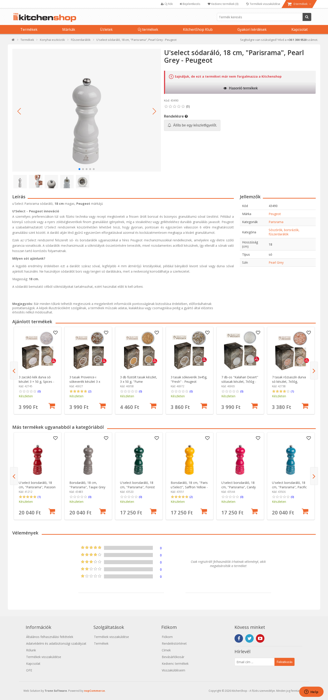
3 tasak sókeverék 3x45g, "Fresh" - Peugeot (189, 379)
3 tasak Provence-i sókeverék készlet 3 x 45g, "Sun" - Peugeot (84, 381)
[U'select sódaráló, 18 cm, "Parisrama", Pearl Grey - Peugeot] (86, 110)
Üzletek (106, 29)
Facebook (239, 638)
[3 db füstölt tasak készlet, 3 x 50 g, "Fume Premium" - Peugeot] (139, 350)
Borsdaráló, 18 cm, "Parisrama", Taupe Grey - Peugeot (87, 487)
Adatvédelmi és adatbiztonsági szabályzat (56, 643)
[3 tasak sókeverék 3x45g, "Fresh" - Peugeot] (189, 350)
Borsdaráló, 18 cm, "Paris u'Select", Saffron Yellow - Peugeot (189, 487)
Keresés (307, 17)
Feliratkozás (285, 662)
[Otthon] (13, 40)
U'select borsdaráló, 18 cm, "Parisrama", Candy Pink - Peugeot (238, 487)
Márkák (68, 29)
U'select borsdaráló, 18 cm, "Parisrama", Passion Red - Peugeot (37, 487)
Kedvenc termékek (175, 663)
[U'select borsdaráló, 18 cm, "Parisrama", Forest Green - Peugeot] (139, 456)
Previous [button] (14, 370)
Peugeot (275, 214)
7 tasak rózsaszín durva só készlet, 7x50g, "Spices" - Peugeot (289, 381)
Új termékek (148, 29)
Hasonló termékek (243, 88)
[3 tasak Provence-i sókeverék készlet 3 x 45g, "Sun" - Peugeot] (88, 350)
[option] (37, 370)
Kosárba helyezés (51, 405)
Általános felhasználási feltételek (49, 637)
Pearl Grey (276, 262)
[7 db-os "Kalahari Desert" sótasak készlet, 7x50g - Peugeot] (240, 350)
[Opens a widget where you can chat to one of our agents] (311, 692)
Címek (166, 650)
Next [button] (314, 370)
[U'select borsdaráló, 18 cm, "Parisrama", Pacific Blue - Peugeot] (291, 456)
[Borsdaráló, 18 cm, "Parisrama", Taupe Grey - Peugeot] (88, 456)
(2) (89, 391)
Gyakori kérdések (252, 29)
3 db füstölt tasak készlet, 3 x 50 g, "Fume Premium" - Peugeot (138, 381)
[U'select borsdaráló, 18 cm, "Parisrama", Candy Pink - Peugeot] (240, 456)
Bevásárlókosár (173, 657)
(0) (39, 391)
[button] (19, 111)
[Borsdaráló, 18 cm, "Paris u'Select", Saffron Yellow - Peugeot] (189, 456)
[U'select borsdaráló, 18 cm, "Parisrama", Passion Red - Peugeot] (38, 456)
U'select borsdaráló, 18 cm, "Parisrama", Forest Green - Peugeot (137, 487)
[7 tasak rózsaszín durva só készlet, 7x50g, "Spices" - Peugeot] (291, 350)
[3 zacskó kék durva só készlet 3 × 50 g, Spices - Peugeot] (38, 350)
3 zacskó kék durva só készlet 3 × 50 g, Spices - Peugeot (36, 381)
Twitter (249, 638)
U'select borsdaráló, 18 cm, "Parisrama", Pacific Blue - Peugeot (289, 487)
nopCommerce (94, 691)
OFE (29, 670)
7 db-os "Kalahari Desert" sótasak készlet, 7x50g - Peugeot (239, 381)
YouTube (260, 638)
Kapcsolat (299, 29)
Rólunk (31, 650)
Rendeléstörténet (174, 643)
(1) (292, 391)
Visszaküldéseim (173, 670)
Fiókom (167, 637)
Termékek (28, 29)
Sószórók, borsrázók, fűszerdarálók (284, 232)
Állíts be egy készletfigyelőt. (194, 125)
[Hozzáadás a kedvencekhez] (55, 332)
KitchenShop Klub (198, 29)
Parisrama (276, 222)
